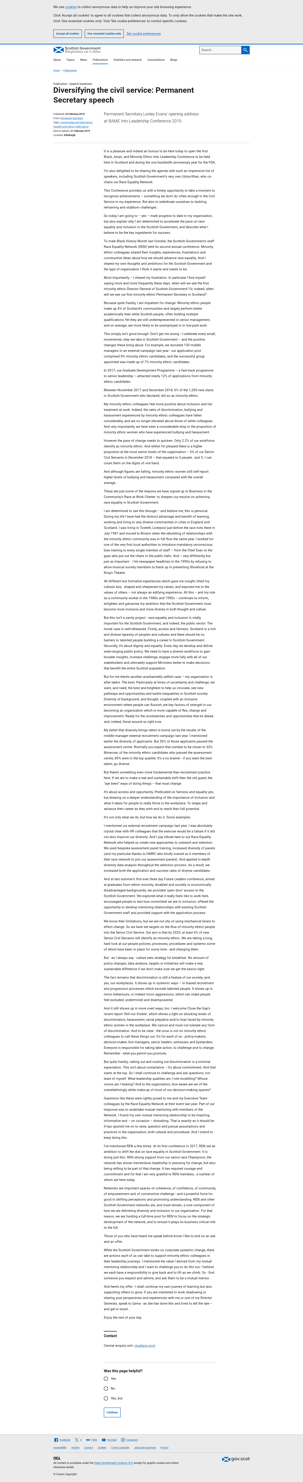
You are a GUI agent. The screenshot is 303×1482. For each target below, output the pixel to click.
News (83, 59)
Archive (75, 1447)
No (113, 1388)
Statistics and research (128, 59)
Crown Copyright (120, 1447)
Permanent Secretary (71, 118)
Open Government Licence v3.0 (113, 1463)
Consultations (156, 59)
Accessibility (60, 1447)
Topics (70, 59)
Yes (113, 1379)
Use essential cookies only (104, 33)
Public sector (82, 126)
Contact (88, 1447)
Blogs (173, 59)
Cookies (102, 1447)
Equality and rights (63, 126)
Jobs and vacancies (145, 1447)
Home (56, 70)
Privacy (164, 1447)
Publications (100, 59)
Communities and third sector (76, 122)
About (57, 59)
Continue (112, 1412)
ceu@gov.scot (144, 1346)
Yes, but (116, 1398)
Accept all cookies (67, 33)
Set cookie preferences (144, 34)
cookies (71, 7)
